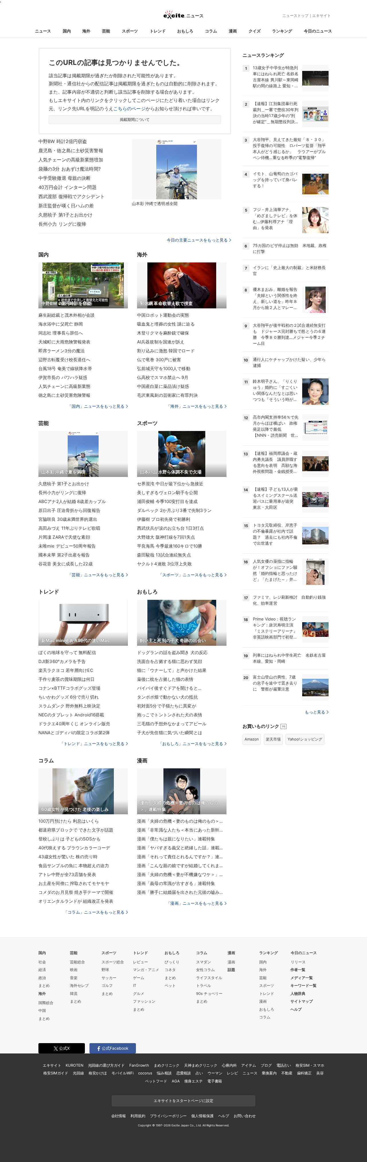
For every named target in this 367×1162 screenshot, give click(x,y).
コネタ (170, 969)
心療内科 (229, 1065)
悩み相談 (164, 1073)
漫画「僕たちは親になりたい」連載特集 (176, 839)
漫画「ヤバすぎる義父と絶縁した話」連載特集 (182, 847)
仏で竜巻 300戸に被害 (159, 359)
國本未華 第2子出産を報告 (64, 555)
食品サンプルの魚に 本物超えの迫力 (73, 865)
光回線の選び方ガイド (106, 1065)
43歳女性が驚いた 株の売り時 (67, 856)
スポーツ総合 (112, 962)
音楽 (73, 977)
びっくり (172, 962)
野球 (105, 969)
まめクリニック (166, 1065)
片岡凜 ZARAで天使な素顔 (64, 537)
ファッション (144, 1001)
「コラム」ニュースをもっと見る (94, 912)
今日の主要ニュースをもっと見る (197, 239)
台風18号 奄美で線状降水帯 (65, 368)
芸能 (106, 30)
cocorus (145, 1073)
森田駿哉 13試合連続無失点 (164, 555)
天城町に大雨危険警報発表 (64, 342)
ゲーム (138, 977)
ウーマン (215, 1073)
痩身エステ (193, 1081)
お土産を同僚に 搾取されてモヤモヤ (73, 883)
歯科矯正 (304, 1073)
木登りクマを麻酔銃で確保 (163, 333)
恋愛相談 (183, 1073)
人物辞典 (297, 993)
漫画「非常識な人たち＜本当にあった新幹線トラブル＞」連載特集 (182, 830)
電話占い (283, 1065)
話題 (231, 969)
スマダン (203, 962)
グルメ (138, 993)
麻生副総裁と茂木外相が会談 (66, 315)
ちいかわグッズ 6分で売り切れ (68, 697)
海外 (86, 30)
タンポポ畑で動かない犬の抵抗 (167, 697)
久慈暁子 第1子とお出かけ (65, 215)
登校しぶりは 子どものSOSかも (69, 839)
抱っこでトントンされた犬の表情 (169, 715)
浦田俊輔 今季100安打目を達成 (167, 501)
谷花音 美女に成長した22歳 (65, 564)
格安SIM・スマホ (310, 1065)
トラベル (203, 985)
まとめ (44, 985)
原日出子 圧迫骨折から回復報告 (69, 510)
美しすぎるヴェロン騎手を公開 (167, 492)
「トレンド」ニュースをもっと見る (92, 743)
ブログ (266, 1065)
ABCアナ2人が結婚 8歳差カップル (72, 501)
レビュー (140, 962)
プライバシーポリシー (168, 1115)
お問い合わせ (245, 1115)
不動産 (286, 1073)
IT (134, 985)
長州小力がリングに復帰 (62, 492)
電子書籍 (214, 1081)
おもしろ (185, 30)
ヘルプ (296, 1009)
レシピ (232, 1073)
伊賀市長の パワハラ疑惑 (62, 377)
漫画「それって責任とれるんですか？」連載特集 (182, 856)
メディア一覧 (301, 977)
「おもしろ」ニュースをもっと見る (190, 743)
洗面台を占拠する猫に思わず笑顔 (169, 661)
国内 (67, 30)
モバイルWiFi (123, 1073)
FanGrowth (139, 1065)
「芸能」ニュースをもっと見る (96, 574)
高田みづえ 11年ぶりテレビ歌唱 (69, 528)
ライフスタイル (209, 977)
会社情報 (118, 1115)
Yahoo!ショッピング (305, 739)
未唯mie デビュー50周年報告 (67, 546)
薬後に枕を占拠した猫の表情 (165, 679)
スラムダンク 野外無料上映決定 (69, 706)
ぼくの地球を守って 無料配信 (67, 652)
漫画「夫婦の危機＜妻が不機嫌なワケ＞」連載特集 (182, 874)
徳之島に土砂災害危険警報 (64, 395)
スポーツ (130, 30)
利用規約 (137, 1115)
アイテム (248, 1065)
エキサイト (321, 15)
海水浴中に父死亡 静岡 (60, 324)
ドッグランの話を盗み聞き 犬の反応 (172, 652)
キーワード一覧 (303, 985)
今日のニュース (318, 30)
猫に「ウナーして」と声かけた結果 (171, 670)
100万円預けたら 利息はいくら (68, 821)
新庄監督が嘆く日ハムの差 (66, 205)
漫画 (233, 30)
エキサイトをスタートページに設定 (183, 1100)
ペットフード (156, 1081)
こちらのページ (129, 108)
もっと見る (315, 711)
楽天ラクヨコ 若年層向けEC (65, 670)
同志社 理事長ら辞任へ (60, 333)
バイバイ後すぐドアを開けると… (169, 688)
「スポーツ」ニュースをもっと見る (190, 574)
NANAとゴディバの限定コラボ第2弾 (74, 732)
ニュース (43, 30)
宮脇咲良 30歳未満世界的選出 (67, 519)
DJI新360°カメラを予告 (62, 661)
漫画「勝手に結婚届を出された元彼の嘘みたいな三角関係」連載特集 (182, 892)
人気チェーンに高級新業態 (64, 386)
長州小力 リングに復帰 (62, 224)
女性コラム (205, 969)
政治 (42, 977)
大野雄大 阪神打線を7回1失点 (166, 537)
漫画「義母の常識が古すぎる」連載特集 (176, 883)
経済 (42, 969)
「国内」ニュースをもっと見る (96, 406)
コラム (211, 30)
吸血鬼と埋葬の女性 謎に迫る (166, 324)
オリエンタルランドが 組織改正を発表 (75, 901)
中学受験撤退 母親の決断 (64, 178)
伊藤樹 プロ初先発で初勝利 (163, 519)
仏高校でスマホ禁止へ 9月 (163, 377)
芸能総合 (77, 962)
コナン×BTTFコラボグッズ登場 (69, 688)
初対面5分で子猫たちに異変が (166, 706)
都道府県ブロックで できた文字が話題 (75, 830)
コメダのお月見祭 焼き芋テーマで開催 (75, 892)
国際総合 (45, 1002)
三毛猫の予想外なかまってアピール (171, 723)
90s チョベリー (209, 993)
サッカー (108, 977)
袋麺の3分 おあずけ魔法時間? (69, 169)
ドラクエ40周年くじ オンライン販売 (74, 723)
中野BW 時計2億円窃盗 (62, 141)
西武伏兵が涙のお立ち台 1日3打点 (170, 528)
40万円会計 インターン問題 (67, 187)
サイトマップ (301, 1001)
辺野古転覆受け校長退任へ (64, 359)
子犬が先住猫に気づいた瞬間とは (169, 732)
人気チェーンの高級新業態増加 (70, 160)
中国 (42, 1010)
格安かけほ (98, 1073)
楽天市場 (273, 739)
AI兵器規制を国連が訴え (160, 342)
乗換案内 (269, 1073)
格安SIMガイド (55, 1073)
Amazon (252, 739)
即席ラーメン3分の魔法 (61, 350)
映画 (73, 969)
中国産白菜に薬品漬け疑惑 (163, 386)
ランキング (282, 30)
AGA (176, 1081)
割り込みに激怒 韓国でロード (166, 350)
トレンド (158, 30)
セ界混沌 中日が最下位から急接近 (170, 483)
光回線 (78, 1073)
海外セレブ (79, 985)
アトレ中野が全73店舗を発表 (67, 874)
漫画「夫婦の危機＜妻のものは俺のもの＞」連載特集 (182, 821)
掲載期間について (135, 119)
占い (199, 1073)
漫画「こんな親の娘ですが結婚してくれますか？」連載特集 (182, 865)
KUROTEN (74, 1065)
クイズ (255, 30)
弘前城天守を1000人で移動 (163, 368)
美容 (320, 1073)
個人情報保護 (202, 1115)
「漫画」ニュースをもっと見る (194, 903)
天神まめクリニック (200, 1065)
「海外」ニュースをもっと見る (194, 406)
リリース (298, 962)
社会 (42, 962)
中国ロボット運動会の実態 (163, 315)
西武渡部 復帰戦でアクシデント (71, 196)
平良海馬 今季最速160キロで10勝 (169, 546)
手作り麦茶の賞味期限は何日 (66, 679)
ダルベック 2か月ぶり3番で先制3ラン (174, 510)
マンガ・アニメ (146, 969)
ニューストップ (295, 15)
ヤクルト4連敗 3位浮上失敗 (164, 564)
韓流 (73, 993)
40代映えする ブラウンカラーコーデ (74, 847)
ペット (170, 985)
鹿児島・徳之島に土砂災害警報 (70, 150)
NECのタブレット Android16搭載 (71, 715)
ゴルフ (107, 985)
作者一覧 (297, 969)
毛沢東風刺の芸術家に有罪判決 (167, 395)
